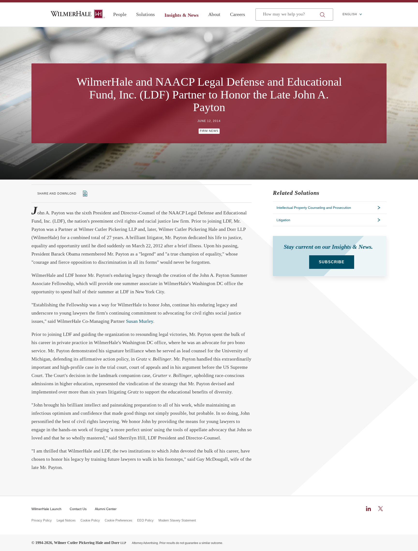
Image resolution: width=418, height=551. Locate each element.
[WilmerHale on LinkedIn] (368, 508)
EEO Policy (145, 520)
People (120, 14)
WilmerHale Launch (46, 509)
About (214, 14)
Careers (237, 14)
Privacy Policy (41, 520)
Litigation (283, 220)
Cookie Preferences (118, 520)
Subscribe (331, 262)
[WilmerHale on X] (380, 508)
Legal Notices (66, 520)
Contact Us (78, 509)
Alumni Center (106, 509)
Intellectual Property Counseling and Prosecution (313, 208)
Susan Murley (139, 321)
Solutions (145, 14)
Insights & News (181, 15)
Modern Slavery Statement (177, 520)
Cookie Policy (90, 520)
